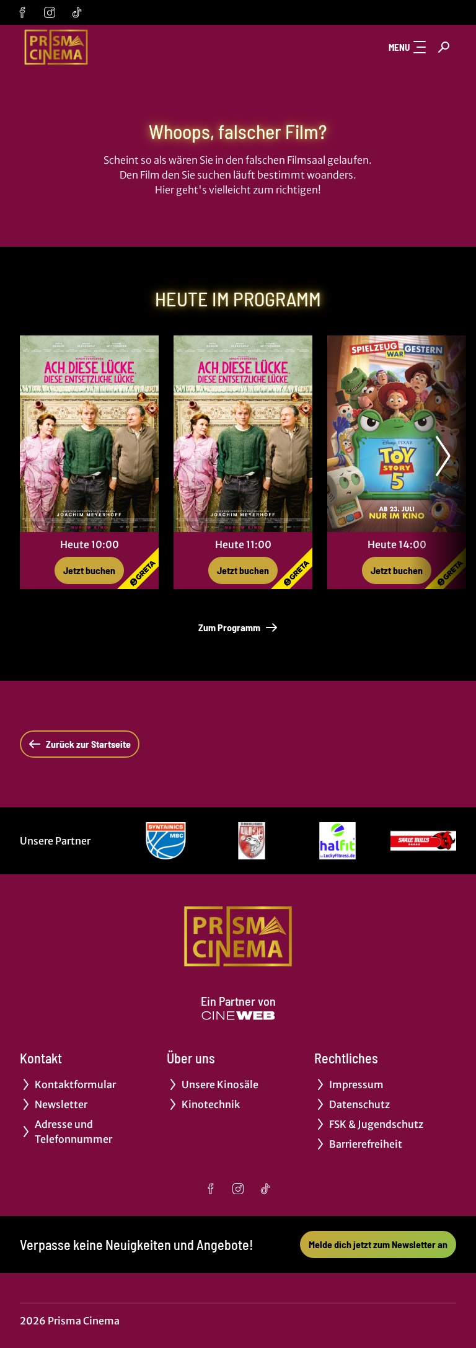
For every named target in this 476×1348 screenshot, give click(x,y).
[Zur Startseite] (106, 47)
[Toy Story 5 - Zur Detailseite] (396, 433)
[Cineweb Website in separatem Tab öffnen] (238, 1016)
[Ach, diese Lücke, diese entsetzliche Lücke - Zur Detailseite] (89, 433)
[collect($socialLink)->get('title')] (22, 12)
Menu (399, 47)
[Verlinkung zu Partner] (166, 840)
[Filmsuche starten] (443, 47)
